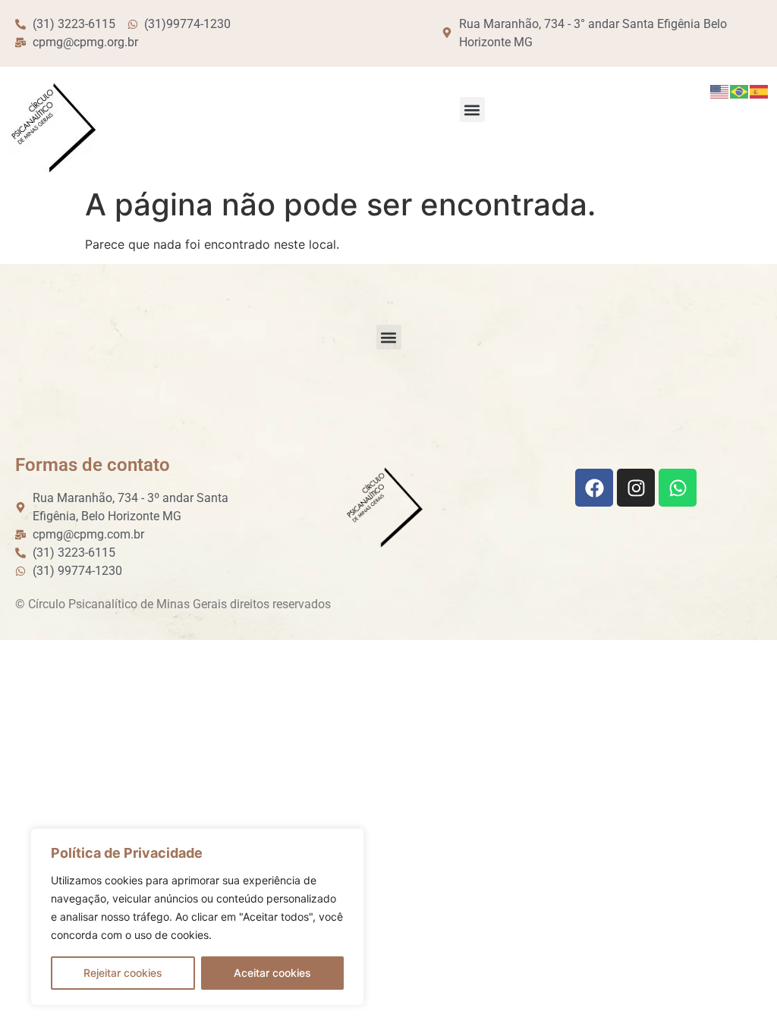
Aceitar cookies (272, 972)
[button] (472, 109)
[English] (720, 90)
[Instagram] (636, 488)
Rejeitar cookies (122, 972)
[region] (197, 917)
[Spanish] (759, 90)
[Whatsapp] (678, 488)
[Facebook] (594, 488)
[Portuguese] (740, 90)
